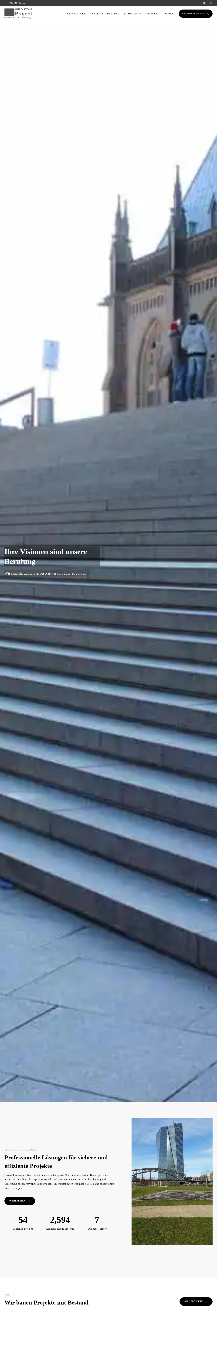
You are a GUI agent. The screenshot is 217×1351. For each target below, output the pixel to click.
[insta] (204, 3)
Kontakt (169, 13)
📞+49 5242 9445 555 (14, 3)
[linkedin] (211, 3)
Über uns (113, 13)
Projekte (97, 13)
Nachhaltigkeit (77, 13)
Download (152, 13)
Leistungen (130, 13)
